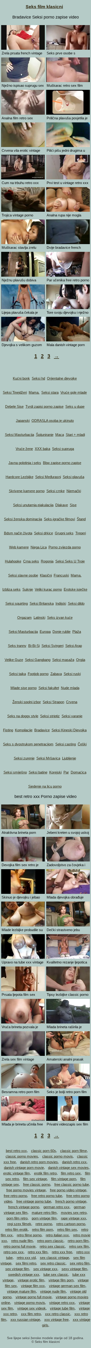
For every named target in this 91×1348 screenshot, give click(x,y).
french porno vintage (70, 1201)
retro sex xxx (14, 1252)
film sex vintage (35, 1179)
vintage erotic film (31, 1280)
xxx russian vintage (25, 1320)
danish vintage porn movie (24, 1168)
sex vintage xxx (45, 1269)
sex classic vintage (54, 1258)
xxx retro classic (57, 1314)
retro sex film (79, 1246)
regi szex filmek (19, 1224)
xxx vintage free (56, 1320)
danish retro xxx (74, 1162)
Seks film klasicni (44, 6)
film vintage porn (63, 1179)
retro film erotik (16, 1229)
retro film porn (42, 1229)
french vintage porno (23, 1207)
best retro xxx (16, 1151)
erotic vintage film (16, 1173)
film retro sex (71, 1173)
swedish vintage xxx (23, 1274)
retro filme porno (29, 1235)
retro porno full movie (19, 1246)
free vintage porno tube (33, 1201)
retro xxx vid (26, 1258)
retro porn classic (50, 1241)
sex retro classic (53, 1263)
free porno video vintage (68, 1190)
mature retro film (44, 1213)
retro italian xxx (57, 1235)
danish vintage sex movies (68, 1168)
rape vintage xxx (73, 1218)
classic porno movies (22, 1156)
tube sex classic (55, 1274)
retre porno (43, 1224)
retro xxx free (62, 1252)
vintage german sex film (67, 1286)
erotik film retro (45, 1173)
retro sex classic (52, 1246)
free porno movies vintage (26, 1190)
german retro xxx (56, 1207)
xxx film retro (31, 1314)
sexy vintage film (74, 1269)
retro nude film (22, 1241)
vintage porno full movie (34, 1297)
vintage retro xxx (62, 1303)
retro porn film (78, 1241)
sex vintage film (17, 1269)
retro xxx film (38, 1252)
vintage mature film (21, 1291)
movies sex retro (74, 1213)
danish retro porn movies (39, 1162)
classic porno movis (57, 1156)
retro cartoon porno (70, 1224)
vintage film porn (61, 1280)
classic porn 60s (43, 1151)
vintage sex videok (31, 1308)
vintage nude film (53, 1291)
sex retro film (80, 1263)
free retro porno (15, 1196)
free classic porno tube (71, 1184)
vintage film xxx (33, 1286)
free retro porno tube (46, 1196)
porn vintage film (44, 1218)
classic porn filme (73, 1151)
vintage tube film (62, 1308)
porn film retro (17, 1218)
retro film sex (67, 1229)
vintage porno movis (29, 1303)
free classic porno (36, 1184)
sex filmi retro (26, 1263)
